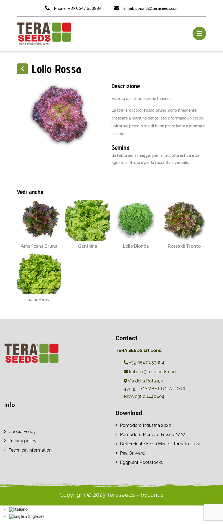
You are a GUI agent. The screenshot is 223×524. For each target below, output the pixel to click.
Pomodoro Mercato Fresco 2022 (152, 434)
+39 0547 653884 (84, 8)
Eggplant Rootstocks (141, 462)
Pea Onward (132, 453)
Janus (156, 494)
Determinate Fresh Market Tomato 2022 (160, 443)
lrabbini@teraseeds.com (152, 371)
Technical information (30, 450)
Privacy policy (22, 440)
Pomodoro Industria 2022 (145, 425)
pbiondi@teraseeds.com (156, 8)
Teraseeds (120, 494)
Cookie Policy (22, 431)
